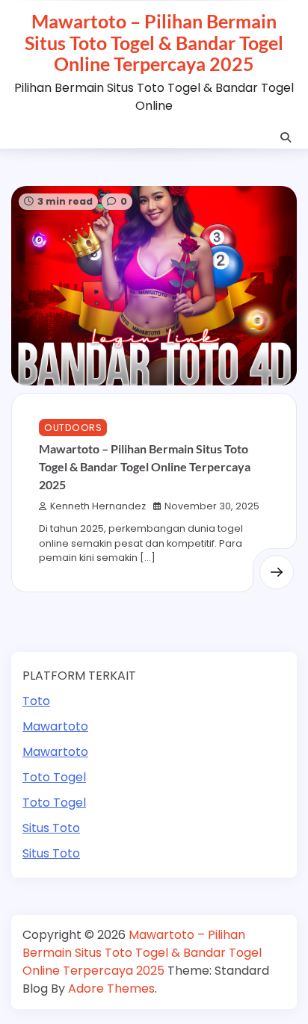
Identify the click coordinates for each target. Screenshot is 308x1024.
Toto (36, 701)
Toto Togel (54, 777)
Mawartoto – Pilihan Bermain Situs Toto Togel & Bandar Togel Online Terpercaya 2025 (154, 42)
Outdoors (73, 427)
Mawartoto (55, 726)
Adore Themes (111, 988)
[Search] (285, 137)
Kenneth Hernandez (98, 506)
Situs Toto (51, 828)
